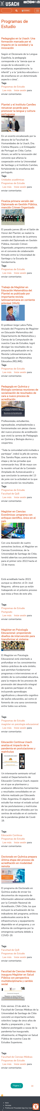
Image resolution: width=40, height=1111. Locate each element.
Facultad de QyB (10, 493)
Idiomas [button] (26, 10)
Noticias (8, 1105)
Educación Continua (11, 835)
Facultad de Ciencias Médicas (16, 1057)
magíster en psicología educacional (20, 724)
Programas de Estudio (13, 86)
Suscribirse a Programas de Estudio (2, 1095)
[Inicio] (10, 4)
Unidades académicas (12, 179)
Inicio (7, 1103)
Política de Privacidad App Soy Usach (19, 1108)
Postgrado (6, 612)
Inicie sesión (20, 90)
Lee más (7, 90)
